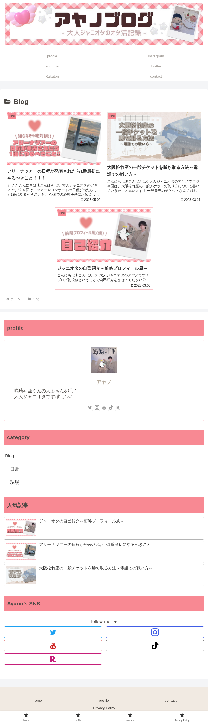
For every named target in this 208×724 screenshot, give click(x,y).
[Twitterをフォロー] (90, 408)
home (37, 700)
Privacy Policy (104, 708)
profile (104, 700)
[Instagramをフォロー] (97, 408)
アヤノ (104, 382)
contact (171, 700)
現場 (14, 482)
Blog (9, 455)
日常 (14, 469)
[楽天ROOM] (118, 408)
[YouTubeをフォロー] (104, 408)
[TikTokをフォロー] (111, 408)
